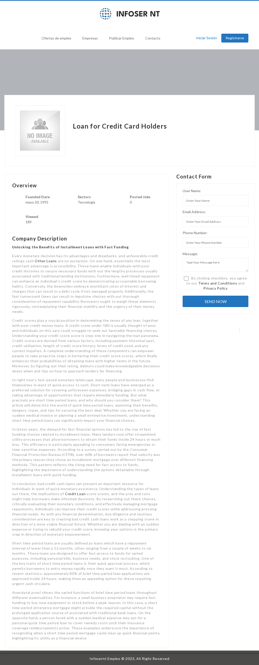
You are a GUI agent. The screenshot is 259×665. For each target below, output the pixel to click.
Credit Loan (75, 494)
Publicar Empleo (121, 38)
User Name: (192, 191)
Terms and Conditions (217, 283)
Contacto (152, 38)
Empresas (90, 38)
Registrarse (235, 38)
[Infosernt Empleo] (129, 14)
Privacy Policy (215, 288)
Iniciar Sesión (206, 38)
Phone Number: (195, 233)
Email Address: (194, 212)
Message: (190, 254)
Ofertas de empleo (56, 38)
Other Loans (46, 261)
